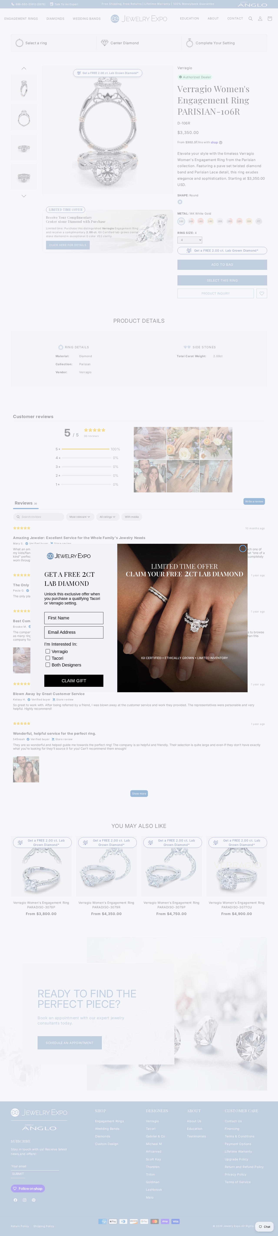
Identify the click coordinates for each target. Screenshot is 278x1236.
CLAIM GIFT (74, 680)
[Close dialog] (243, 549)
